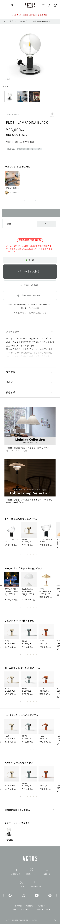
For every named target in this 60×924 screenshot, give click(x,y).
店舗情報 (29, 906)
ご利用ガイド (14, 874)
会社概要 (18, 906)
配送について (31, 874)
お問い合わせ (36, 886)
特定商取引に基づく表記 (19, 909)
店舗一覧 (47, 874)
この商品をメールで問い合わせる (30, 313)
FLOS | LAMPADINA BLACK (40, 21)
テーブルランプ (22, 21)
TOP (4, 21)
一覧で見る (9, 840)
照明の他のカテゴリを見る (17, 810)
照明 (11, 21)
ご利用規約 (40, 906)
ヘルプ (21, 886)
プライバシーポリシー (41, 909)
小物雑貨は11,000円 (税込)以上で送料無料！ (30, 15)
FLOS (16, 114)
